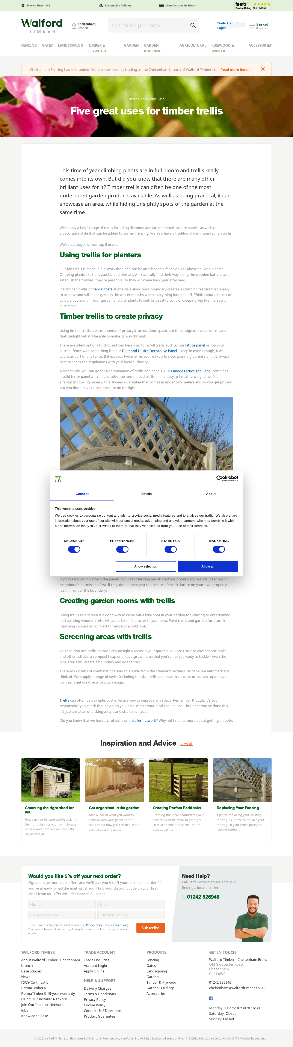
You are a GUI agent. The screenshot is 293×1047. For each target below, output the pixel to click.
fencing (142, 233)
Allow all (207, 566)
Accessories (260, 45)
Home (133, 99)
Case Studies (31, 971)
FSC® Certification (36, 982)
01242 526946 (203, 897)
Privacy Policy (94, 925)
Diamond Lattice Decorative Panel (149, 350)
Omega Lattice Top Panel (191, 371)
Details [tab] (146, 494)
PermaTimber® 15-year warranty (48, 993)
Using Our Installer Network (44, 999)
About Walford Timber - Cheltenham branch (50, 963)
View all (186, 744)
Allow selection (145, 566)
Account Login (95, 965)
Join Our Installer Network (42, 1004)
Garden (131, 45)
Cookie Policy (120, 925)
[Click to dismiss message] (263, 69)
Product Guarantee (99, 1016)
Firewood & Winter (222, 48)
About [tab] (211, 494)
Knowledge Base (34, 1015)
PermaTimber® (33, 988)
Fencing (29, 45)
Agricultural (193, 45)
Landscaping (70, 45)
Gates (47, 45)
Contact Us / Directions (103, 1010)
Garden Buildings (153, 48)
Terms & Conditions (100, 994)
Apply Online (94, 971)
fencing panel (200, 376)
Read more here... (236, 69)
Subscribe (151, 927)
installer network (142, 720)
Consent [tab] (82, 494)
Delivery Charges (97, 988)
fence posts (103, 289)
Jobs (24, 1010)
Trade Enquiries (96, 960)
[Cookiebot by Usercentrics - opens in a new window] (219, 478)
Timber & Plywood (97, 48)
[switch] (122, 549)
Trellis (64, 700)
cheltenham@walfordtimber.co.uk (237, 988)
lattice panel (195, 345)
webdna (260, 1038)
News (25, 976)
